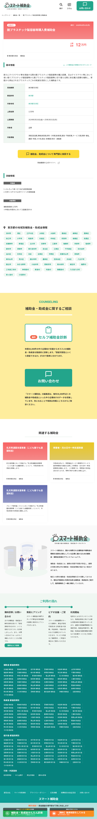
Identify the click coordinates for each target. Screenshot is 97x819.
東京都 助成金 (8, 711)
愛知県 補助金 (62, 679)
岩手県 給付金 (35, 740)
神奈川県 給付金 (22, 746)
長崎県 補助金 (76, 688)
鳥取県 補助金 (8, 685)
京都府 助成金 (22, 717)
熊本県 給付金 (8, 762)
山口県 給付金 (62, 756)
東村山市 (9, 259)
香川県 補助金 (8, 688)
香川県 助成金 (8, 724)
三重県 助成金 (76, 714)
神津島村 (25, 269)
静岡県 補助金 (49, 679)
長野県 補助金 (22, 679)
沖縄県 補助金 (64, 691)
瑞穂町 (65, 243)
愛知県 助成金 (62, 714)
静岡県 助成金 (49, 714)
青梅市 (76, 254)
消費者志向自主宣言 (68, 792)
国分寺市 (33, 259)
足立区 (45, 249)
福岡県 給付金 (49, 759)
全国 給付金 (77, 762)
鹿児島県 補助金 (49, 691)
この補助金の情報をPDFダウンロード (78, 65)
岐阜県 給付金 (35, 749)
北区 (30, 254)
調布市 (8, 249)
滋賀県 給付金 (8, 752)
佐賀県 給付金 (62, 759)
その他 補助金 (8, 695)
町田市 (64, 238)
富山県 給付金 (50, 746)
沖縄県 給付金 (64, 762)
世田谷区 (57, 259)
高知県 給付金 (35, 759)
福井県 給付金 (77, 746)
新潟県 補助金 (37, 676)
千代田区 (68, 249)
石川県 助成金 (64, 711)
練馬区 (75, 233)
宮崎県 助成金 (35, 727)
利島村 (48, 269)
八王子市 (81, 259)
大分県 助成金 (22, 727)
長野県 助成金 (22, 714)
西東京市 (47, 264)
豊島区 (64, 233)
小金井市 (35, 264)
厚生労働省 (31, 775)
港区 (18, 233)
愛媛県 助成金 (22, 724)
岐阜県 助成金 (35, 714)
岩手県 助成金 (35, 704)
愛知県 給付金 (62, 749)
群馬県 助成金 (49, 708)
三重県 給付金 (76, 749)
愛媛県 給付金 (22, 759)
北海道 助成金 (8, 704)
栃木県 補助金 (35, 672)
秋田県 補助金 (62, 669)
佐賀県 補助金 (62, 688)
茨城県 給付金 (22, 743)
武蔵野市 (9, 243)
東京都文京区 (13, 56)
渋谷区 (69, 259)
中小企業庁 (19, 775)
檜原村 (83, 264)
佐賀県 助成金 (62, 724)
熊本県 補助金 (8, 691)
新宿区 (21, 243)
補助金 (22, 56)
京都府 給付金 (22, 752)
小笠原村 (22, 274)
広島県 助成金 (49, 720)
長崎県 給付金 (76, 759)
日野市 (43, 243)
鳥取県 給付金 (8, 756)
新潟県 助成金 (37, 711)
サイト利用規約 (20, 792)
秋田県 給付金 (62, 740)
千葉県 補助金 (76, 672)
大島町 (53, 233)
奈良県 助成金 (62, 717)
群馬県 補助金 (49, 672)
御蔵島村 (60, 269)
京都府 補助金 (22, 682)
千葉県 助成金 (76, 708)
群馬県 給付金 (49, 743)
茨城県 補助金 (22, 672)
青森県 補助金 (22, 669)
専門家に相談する (50, 153)
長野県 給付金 (22, 749)
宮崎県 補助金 (35, 691)
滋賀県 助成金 (8, 717)
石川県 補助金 (64, 676)
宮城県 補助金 (49, 669)
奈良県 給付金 (62, 752)
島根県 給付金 (22, 756)
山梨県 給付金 (8, 749)
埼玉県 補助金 (62, 672)
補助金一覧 (16, 15)
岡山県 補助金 (35, 685)
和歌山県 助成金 (76, 717)
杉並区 (41, 238)
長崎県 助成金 (76, 724)
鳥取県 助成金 (8, 720)
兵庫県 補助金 (49, 682)
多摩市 (76, 243)
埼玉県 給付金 (62, 743)
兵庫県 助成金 (49, 717)
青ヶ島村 (9, 274)
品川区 (8, 254)
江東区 (56, 249)
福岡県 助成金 (49, 724)
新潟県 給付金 (37, 746)
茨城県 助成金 (22, 708)
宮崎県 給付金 (35, 762)
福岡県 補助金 (49, 688)
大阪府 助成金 (35, 717)
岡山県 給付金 (35, 756)
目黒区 (86, 238)
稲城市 (88, 243)
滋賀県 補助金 (8, 682)
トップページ (6, 15)
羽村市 (8, 233)
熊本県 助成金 (8, 727)
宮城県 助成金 (49, 704)
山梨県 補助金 (8, 679)
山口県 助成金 (62, 720)
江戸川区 (30, 233)
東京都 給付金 (8, 746)
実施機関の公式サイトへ (46, 163)
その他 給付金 (8, 765)
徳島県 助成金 (76, 720)
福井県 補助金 (77, 676)
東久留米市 (32, 249)
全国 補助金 (77, 691)
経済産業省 (7, 775)
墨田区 (45, 259)
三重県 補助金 (76, 679)
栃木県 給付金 (35, 743)
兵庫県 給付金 (49, 752)
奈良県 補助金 (62, 682)
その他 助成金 (8, 730)
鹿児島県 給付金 (49, 762)
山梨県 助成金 (8, 714)
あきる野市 (21, 264)
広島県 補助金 (49, 685)
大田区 (41, 233)
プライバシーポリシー (38, 792)
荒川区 (21, 259)
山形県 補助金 (76, 669)
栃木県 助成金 (35, 708)
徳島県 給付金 (76, 756)
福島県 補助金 (8, 672)
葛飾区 (86, 233)
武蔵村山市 (64, 254)
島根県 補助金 (22, 685)
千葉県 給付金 (76, 743)
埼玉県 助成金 (62, 708)
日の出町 (81, 249)
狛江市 (8, 238)
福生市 (72, 264)
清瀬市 (19, 249)
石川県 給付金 (64, 746)
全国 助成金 (77, 727)
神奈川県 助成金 (22, 711)
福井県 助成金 (77, 711)
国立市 (8, 264)
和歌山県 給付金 (76, 752)
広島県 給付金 (49, 756)
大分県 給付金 (22, 762)
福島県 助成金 (8, 708)
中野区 (51, 254)
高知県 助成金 (35, 724)
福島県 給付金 (8, 743)
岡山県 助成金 (35, 720)
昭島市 (30, 238)
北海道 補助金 (8, 669)
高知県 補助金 (35, 688)
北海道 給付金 (8, 740)
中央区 (53, 238)
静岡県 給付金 (49, 749)
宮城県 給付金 (49, 740)
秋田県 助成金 (62, 704)
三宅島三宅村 (11, 269)
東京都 (31, 95)
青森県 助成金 (22, 704)
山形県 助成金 (76, 704)
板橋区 (75, 238)
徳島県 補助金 (76, 685)
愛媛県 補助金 (22, 688)
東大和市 (60, 264)
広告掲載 (53, 792)
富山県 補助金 (50, 676)
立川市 (32, 243)
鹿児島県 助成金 (49, 727)
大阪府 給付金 (35, 752)
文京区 (19, 254)
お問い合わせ (85, 792)
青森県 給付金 (22, 740)
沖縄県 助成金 (64, 727)
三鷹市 (54, 243)
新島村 (37, 269)
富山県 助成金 (50, 711)
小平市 (19, 238)
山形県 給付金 (76, 740)
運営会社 (7, 792)
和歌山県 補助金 (76, 682)
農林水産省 (42, 775)
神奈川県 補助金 (22, 676)
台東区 (40, 254)
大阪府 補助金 (35, 682)
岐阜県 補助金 (35, 679)
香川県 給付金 (8, 759)
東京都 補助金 (8, 676)
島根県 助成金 (22, 720)
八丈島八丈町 (75, 269)
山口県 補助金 (62, 685)
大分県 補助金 (22, 691)
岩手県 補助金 (35, 669)
